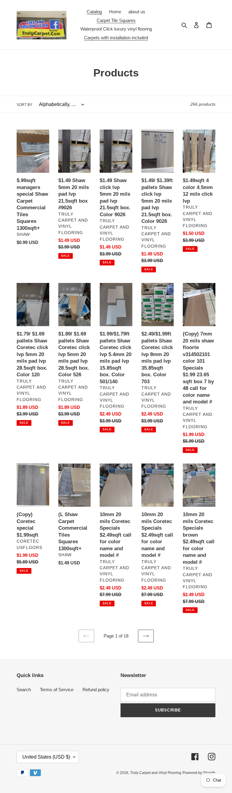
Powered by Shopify (198, 773)
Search (24, 689)
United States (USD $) (46, 756)
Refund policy (95, 689)
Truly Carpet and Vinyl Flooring (155, 773)
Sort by (24, 105)
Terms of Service (56, 689)
